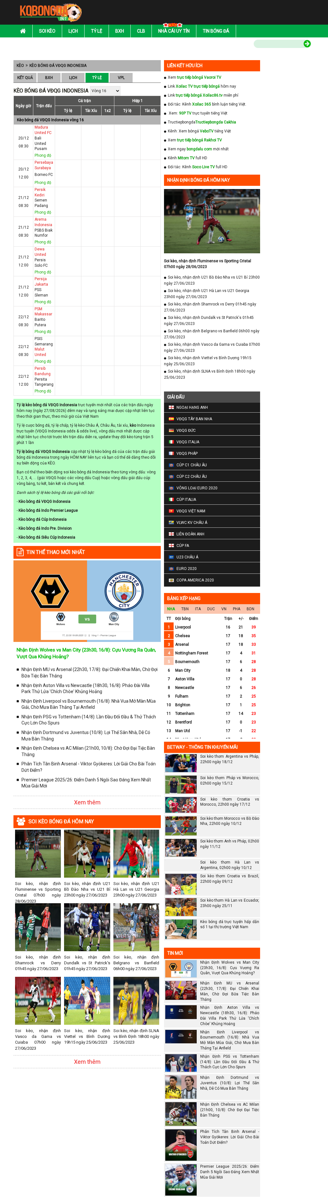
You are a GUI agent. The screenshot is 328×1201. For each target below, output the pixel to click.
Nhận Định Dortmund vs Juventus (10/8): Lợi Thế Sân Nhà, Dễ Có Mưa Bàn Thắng (85, 735)
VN (223, 609)
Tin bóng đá (216, 31)
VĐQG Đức (186, 430)
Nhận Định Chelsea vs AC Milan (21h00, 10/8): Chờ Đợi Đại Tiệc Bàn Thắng (88, 751)
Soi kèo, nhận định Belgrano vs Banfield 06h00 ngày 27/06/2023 (136, 963)
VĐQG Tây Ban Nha (194, 419)
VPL (121, 77)
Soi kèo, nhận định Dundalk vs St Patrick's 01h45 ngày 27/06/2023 (87, 963)
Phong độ (43, 155)
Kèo (20, 65)
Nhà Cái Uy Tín (174, 31)
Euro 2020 (186, 568)
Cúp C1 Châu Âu (191, 465)
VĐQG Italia (187, 442)
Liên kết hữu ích (184, 65)
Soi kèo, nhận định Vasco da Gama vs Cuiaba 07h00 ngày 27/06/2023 (38, 1039)
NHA (171, 609)
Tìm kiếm (240, 45)
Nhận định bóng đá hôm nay (198, 180)
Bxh (119, 31)
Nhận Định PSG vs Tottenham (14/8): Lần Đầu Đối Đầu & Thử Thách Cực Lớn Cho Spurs (88, 720)
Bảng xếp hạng (184, 598)
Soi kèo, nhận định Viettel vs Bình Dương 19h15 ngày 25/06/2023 (87, 1036)
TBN (185, 609)
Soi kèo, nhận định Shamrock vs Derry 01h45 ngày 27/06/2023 (38, 963)
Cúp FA (182, 545)
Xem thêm (87, 802)
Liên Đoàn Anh (190, 534)
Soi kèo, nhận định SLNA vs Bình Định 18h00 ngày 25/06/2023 (136, 1036)
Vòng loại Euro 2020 (196, 488)
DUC (211, 609)
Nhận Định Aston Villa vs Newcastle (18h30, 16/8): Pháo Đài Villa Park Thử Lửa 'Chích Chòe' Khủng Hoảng (85, 688)
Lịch (73, 31)
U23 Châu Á (187, 557)
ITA (198, 609)
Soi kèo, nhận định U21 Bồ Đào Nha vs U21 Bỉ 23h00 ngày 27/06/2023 (87, 889)
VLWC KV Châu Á (191, 522)
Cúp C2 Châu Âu (191, 476)
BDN (250, 609)
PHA (236, 609)
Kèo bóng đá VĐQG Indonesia (57, 65)
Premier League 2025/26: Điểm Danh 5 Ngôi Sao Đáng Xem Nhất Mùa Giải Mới (86, 783)
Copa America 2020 (195, 580)
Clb (141, 31)
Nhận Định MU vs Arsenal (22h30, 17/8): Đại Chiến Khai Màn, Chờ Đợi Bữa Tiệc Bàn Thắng (89, 672)
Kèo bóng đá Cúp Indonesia (43, 519)
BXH (49, 77)
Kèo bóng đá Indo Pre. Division (45, 528)
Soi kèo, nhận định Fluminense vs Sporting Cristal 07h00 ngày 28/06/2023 (38, 892)
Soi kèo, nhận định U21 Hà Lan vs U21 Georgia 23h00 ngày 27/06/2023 (136, 889)
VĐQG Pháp (187, 453)
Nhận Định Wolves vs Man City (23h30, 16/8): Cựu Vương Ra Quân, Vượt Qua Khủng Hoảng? (229, 968)
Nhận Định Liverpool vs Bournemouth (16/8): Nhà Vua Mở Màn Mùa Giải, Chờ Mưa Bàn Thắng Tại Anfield (88, 704)
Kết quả (25, 77)
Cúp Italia (186, 499)
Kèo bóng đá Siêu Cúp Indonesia (47, 537)
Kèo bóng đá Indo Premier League (48, 510)
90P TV (185, 113)
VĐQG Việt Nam (190, 511)
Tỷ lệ (96, 31)
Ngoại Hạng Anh (192, 407)
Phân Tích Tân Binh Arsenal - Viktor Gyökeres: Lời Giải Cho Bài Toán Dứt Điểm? (88, 767)
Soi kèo (47, 31)
